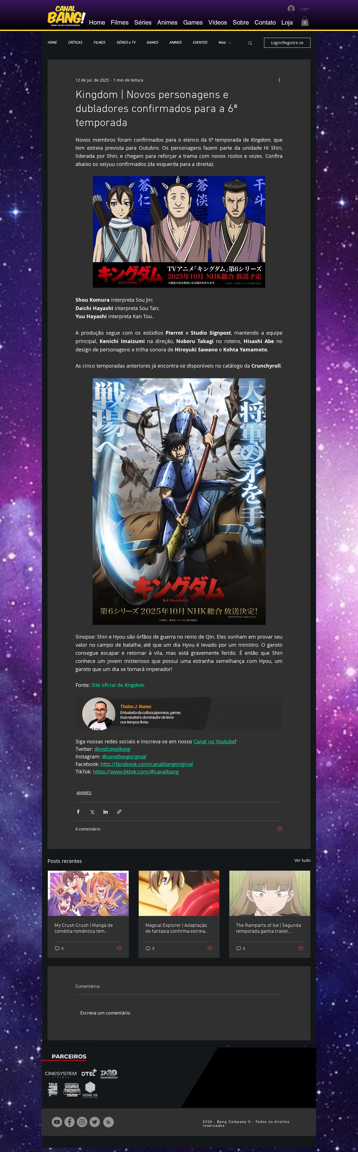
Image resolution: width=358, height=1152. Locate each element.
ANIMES (175, 43)
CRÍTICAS (75, 43)
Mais (222, 43)
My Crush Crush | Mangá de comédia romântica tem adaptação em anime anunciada (84, 928)
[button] (305, 21)
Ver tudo (302, 860)
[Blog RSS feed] (108, 1122)
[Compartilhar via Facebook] (78, 811)
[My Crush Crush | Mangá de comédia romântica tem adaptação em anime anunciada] (88, 893)
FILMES (99, 43)
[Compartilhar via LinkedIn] (105, 811)
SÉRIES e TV (125, 43)
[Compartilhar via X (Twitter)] (92, 811)
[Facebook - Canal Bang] (69, 1122)
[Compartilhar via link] (119, 811)
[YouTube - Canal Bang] (57, 1122)
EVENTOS (200, 43)
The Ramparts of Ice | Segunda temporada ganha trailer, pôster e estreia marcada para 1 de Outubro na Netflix (268, 928)
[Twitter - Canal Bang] (95, 1122)
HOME (52, 43)
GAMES (152, 43)
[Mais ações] (279, 80)
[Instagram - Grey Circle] (82, 1122)
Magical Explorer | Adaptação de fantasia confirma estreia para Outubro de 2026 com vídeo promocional (176, 928)
